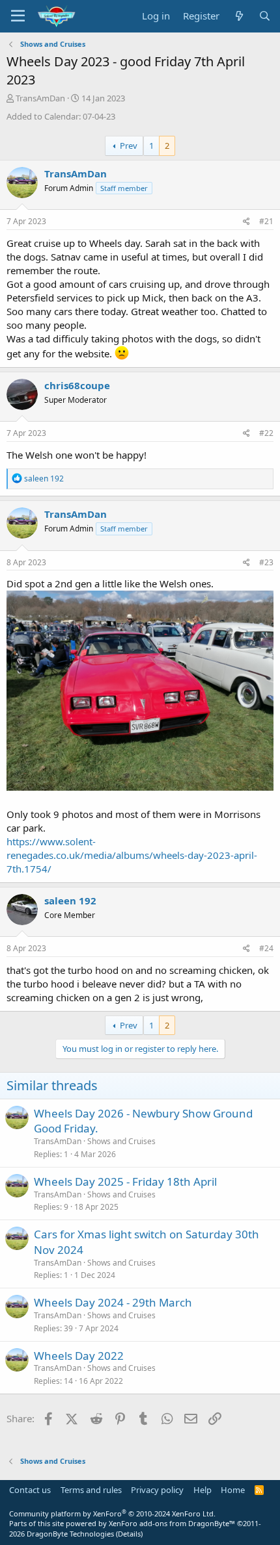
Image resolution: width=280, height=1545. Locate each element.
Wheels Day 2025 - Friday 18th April (125, 1181)
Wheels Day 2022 (79, 1355)
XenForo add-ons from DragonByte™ (172, 1523)
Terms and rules (91, 1490)
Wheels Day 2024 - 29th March (113, 1302)
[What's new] (238, 16)
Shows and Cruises (121, 1141)
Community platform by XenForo (112, 1513)
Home (233, 1490)
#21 (266, 221)
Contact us (30, 1490)
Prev (128, 145)
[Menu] (18, 16)
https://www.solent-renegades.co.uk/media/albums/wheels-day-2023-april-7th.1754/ (132, 855)
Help (202, 1490)
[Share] (246, 221)
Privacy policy (157, 1490)
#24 (266, 948)
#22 (266, 433)
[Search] (264, 16)
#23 (266, 562)
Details (129, 1534)
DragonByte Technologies (70, 1534)
